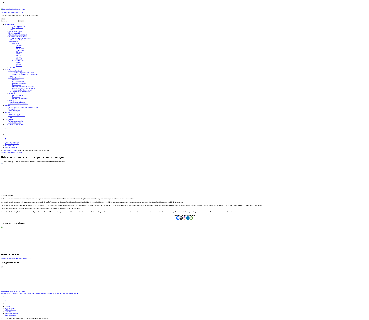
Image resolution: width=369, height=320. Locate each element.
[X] (181, 218)
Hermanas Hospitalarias (12, 144)
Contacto (7, 306)
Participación (12, 109)
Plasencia (19, 66)
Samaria (18, 55)
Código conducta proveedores (21, 38)
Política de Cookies (10, 310)
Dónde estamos (13, 41)
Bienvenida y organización (16, 26)
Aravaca (18, 47)
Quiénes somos (9, 24)
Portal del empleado (11, 147)
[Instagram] (184, 218)
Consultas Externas (14, 76)
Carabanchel (20, 50)
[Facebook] (178, 218)
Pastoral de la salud (14, 114)
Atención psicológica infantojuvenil (19, 92)
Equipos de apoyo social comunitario (23, 88)
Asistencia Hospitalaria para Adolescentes (25, 74)
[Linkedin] (188, 218)
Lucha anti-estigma (14, 110)
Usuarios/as (8, 105)
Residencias (16, 79)
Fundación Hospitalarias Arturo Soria (12, 12)
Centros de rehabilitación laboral (22, 90)
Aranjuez (19, 45)
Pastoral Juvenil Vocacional (16, 116)
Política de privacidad (11, 313)
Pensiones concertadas (19, 83)
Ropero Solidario (17, 95)
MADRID (15, 43)
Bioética (10, 117)
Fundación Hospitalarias (12, 142)
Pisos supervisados (18, 81)
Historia (10, 29)
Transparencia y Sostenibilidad (17, 36)
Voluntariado (16, 97)
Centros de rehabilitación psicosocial (23, 86)
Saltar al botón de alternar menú (14, 124)
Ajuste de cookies (10, 308)
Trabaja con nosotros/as (15, 121)
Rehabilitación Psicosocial (14, 152)
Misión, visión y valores (15, 31)
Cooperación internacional (20, 98)
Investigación (12, 100)
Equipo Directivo (17, 28)
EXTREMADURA (18, 60)
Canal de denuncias (10, 315)
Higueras (19, 52)
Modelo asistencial (14, 33)
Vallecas (18, 57)
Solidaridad (11, 93)
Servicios (7, 69)
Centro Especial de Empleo (16, 102)
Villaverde (19, 59)
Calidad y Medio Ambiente (16, 40)
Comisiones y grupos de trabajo (18, 104)
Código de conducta (14, 123)
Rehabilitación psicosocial (16, 78)
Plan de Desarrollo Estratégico (17, 35)
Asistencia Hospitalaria (15, 71)
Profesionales (9, 119)
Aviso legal (8, 311)
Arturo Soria (20, 48)
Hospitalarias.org (10, 145)
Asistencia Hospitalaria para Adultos (23, 73)
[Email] (191, 218)
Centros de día (16, 85)
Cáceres (18, 64)
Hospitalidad (8, 112)
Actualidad (11, 67)
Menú (3, 19)
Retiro (18, 54)
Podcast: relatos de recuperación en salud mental (23, 107)
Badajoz (18, 62)
